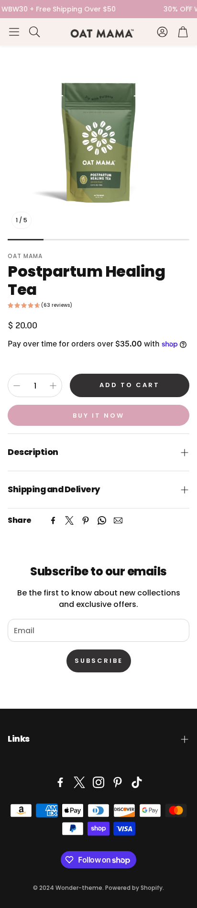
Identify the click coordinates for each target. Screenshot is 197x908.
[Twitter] (69, 520)
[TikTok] (136, 782)
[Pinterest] (85, 520)
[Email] (118, 520)
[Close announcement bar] (187, 7)
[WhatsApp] (102, 520)
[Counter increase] (53, 385)
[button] (14, 31)
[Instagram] (98, 782)
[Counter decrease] (16, 385)
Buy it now (98, 415)
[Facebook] (53, 520)
